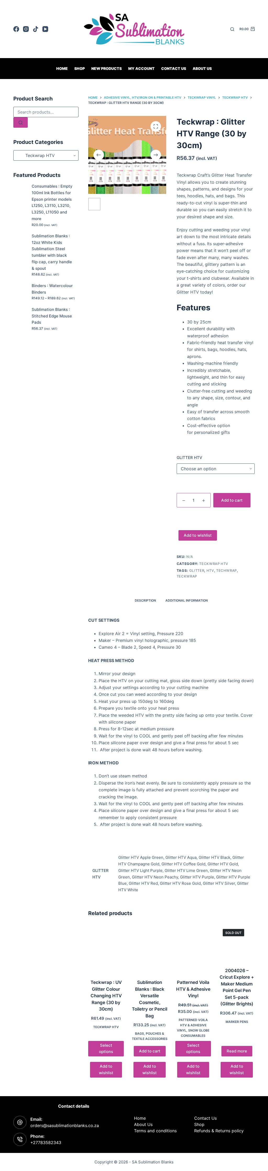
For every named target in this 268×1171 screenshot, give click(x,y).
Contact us (173, 68)
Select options (106, 1048)
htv (210, 570)
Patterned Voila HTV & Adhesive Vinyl (193, 989)
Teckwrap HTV (213, 564)
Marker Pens (237, 1022)
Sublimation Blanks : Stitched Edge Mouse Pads (52, 316)
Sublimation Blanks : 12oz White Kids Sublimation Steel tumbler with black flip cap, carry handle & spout (52, 252)
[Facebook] (16, 29)
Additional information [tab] (186, 600)
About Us (202, 68)
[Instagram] (26, 29)
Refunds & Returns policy (219, 1130)
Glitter (196, 570)
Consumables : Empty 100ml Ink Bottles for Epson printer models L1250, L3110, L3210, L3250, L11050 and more (52, 202)
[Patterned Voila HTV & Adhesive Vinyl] (193, 949)
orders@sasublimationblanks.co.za (64, 1125)
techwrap (226, 570)
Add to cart (232, 500)
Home (62, 68)
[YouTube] (45, 29)
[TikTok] (35, 29)
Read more (237, 1051)
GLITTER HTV (189, 457)
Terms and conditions (155, 1130)
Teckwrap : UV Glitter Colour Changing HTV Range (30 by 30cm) (106, 996)
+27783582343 (45, 1142)
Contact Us (205, 1118)
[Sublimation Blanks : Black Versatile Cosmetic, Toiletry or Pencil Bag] (149, 949)
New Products (106, 68)
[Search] (232, 29)
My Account (141, 68)
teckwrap (187, 576)
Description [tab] (145, 600)
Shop (79, 68)
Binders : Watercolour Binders (52, 289)
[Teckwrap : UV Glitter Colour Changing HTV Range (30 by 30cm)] (106, 949)
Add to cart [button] (149, 1051)
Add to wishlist (198, 535)
